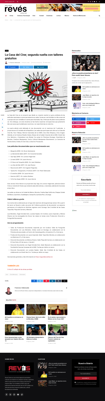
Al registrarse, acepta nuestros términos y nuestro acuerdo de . (86, 200)
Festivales (22, 274)
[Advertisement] (52, 34)
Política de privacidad (91, 384)
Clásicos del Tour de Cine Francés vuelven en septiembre (56, 339)
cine (7, 274)
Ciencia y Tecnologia (23, 15)
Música (67, 15)
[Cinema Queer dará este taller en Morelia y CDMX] (36, 309)
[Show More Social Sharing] (49, 67)
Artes (11, 15)
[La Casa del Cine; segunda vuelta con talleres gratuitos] (36, 91)
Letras (58, 15)
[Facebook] (2, 119)
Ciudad (41, 15)
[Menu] (6, 15)
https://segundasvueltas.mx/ (44, 257)
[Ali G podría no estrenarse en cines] (14, 309)
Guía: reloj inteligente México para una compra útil (91, 104)
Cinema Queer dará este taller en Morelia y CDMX (35, 318)
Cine (33, 15)
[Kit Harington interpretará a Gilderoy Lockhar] (36, 329)
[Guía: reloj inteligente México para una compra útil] (76, 105)
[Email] (2, 134)
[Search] (17, 1)
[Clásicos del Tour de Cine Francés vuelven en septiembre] (57, 329)
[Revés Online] (16, 9)
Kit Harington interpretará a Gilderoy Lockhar (35, 338)
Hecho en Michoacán (79, 15)
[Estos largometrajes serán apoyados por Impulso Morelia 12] (14, 329)
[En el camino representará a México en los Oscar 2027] (57, 309)
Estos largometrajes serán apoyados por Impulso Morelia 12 (14, 339)
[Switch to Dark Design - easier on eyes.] (99, 1)
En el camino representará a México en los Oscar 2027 (57, 318)
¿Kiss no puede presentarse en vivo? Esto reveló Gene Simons (85, 74)
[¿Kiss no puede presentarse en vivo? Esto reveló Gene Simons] (86, 63)
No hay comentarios (37, 62)
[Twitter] (2, 123)
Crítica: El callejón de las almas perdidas (19, 269)
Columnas (49, 15)
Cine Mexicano (14, 274)
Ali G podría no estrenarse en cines (14, 318)
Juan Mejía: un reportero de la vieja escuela (90, 96)
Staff (74, 77)
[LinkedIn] (2, 127)
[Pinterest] (2, 130)
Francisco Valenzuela (15, 62)
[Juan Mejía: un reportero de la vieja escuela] (76, 97)
